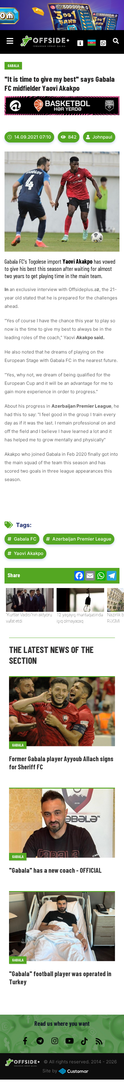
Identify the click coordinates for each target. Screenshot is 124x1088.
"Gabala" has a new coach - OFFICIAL (55, 870)
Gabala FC (25, 539)
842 (72, 137)
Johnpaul (102, 137)
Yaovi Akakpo (28, 553)
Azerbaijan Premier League (81, 539)
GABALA (13, 65)
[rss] (99, 1041)
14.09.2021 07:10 (32, 137)
